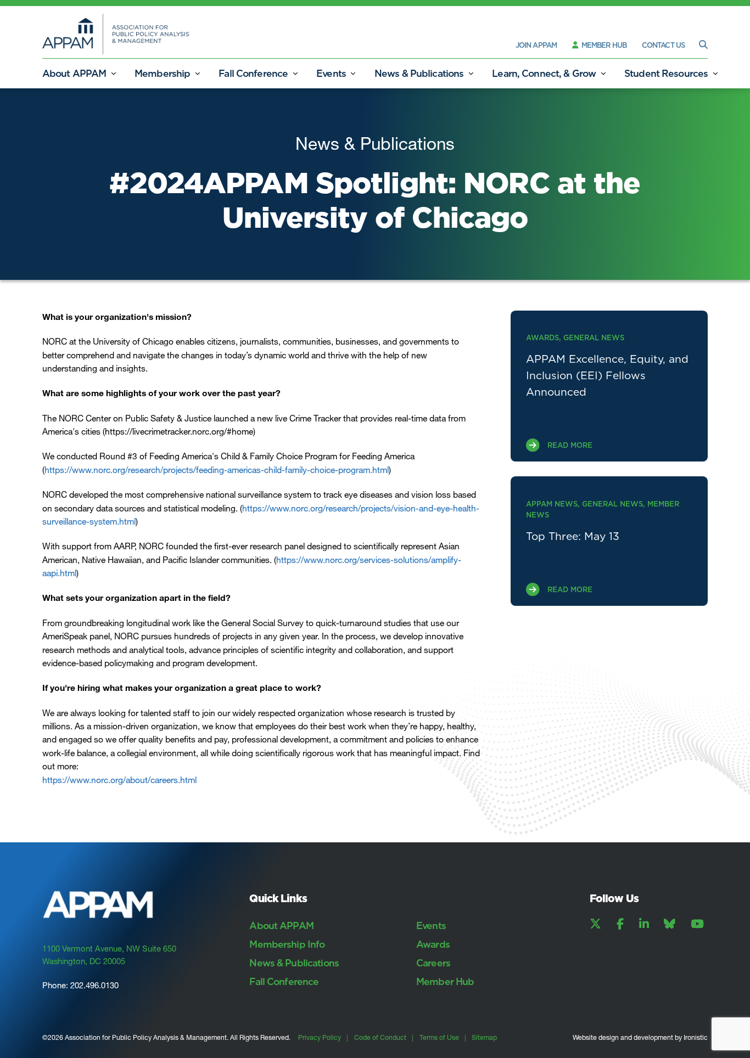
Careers (433, 963)
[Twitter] (595, 924)
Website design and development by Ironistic (640, 1037)
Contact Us (663, 45)
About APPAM (74, 73)
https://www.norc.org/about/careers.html (119, 780)
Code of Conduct (380, 1037)
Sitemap (484, 1037)
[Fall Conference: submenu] (294, 73)
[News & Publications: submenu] (470, 73)
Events (331, 73)
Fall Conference (253, 73)
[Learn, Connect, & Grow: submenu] (602, 73)
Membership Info (286, 944)
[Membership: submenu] (197, 73)
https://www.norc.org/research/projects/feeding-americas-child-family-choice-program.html (216, 470)
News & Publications (418, 73)
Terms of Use (439, 1037)
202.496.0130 (94, 986)
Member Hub (603, 45)
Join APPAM (536, 45)
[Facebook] (620, 924)
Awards (433, 944)
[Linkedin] (644, 924)
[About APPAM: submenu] (113, 73)
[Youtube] (697, 924)
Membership (162, 73)
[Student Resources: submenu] (714, 73)
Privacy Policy (319, 1037)
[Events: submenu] (353, 73)
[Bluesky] (669, 924)
